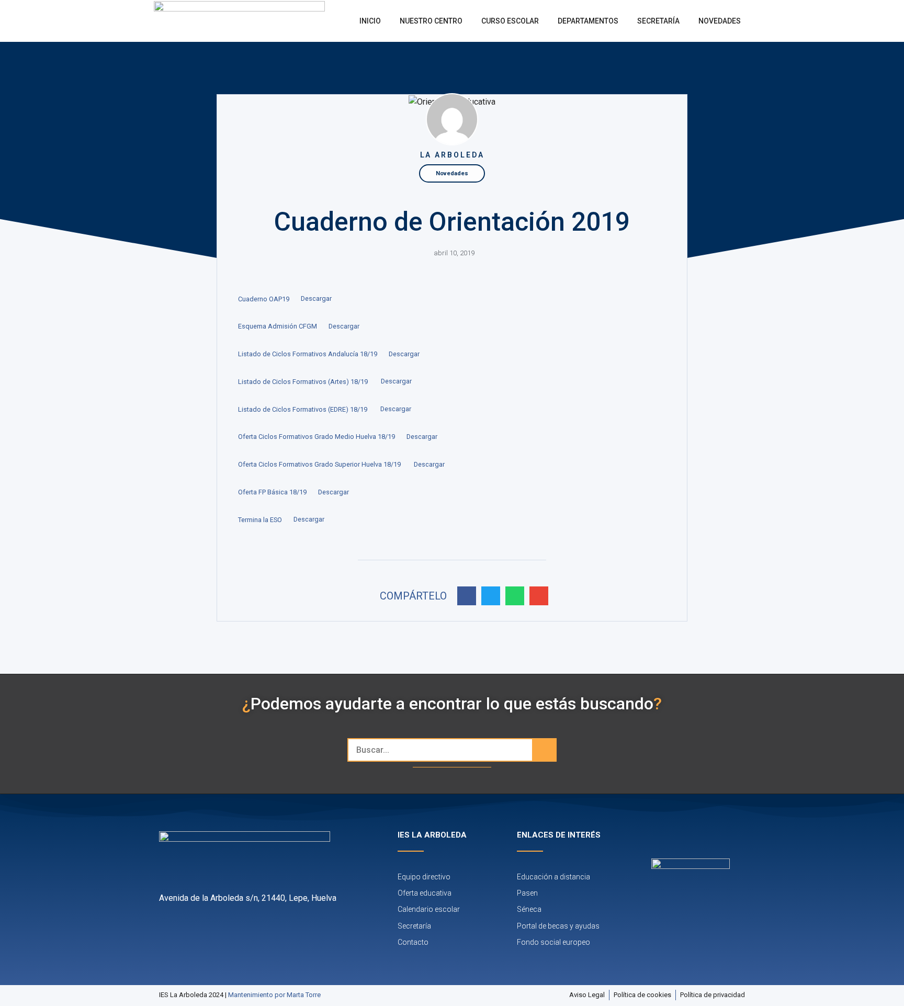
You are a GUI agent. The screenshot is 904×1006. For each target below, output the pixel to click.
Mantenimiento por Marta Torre (274, 995)
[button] (466, 595)
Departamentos (588, 21)
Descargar (316, 299)
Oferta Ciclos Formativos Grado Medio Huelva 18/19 (316, 436)
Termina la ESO (260, 520)
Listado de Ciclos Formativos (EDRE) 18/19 (303, 409)
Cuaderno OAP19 (263, 299)
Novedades (719, 21)
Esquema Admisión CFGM (277, 326)
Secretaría (658, 21)
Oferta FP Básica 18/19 (272, 492)
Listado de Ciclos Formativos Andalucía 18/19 (307, 354)
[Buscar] (544, 750)
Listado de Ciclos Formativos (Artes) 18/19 (303, 382)
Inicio (370, 21)
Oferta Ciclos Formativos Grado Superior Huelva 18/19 (320, 464)
